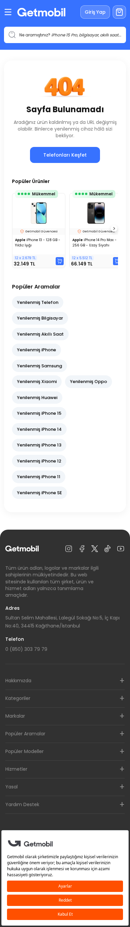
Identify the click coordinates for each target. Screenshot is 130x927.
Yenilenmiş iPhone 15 (39, 413)
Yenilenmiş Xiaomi (37, 381)
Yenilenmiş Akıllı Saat (40, 334)
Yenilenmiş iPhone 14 (39, 429)
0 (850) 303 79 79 (26, 649)
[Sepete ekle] (60, 261)
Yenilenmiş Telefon (37, 302)
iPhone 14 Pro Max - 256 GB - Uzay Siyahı (94, 242)
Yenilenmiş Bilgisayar (40, 318)
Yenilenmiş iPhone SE (39, 493)
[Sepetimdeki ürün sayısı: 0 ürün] (119, 12)
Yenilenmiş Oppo (88, 381)
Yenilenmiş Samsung (39, 366)
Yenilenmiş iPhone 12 (39, 461)
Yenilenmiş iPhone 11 (38, 477)
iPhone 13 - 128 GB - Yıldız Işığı (37, 242)
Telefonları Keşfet (65, 155)
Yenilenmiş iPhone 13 (39, 445)
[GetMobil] (41, 12)
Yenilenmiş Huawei (37, 397)
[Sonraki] (114, 228)
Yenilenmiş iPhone (36, 350)
